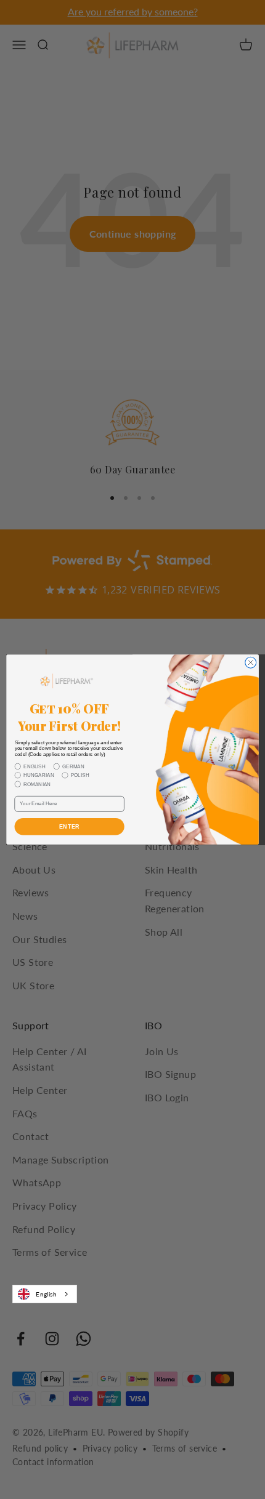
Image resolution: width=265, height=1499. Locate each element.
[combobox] (44, 1294)
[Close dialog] (250, 662)
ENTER (69, 827)
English (46, 1294)
